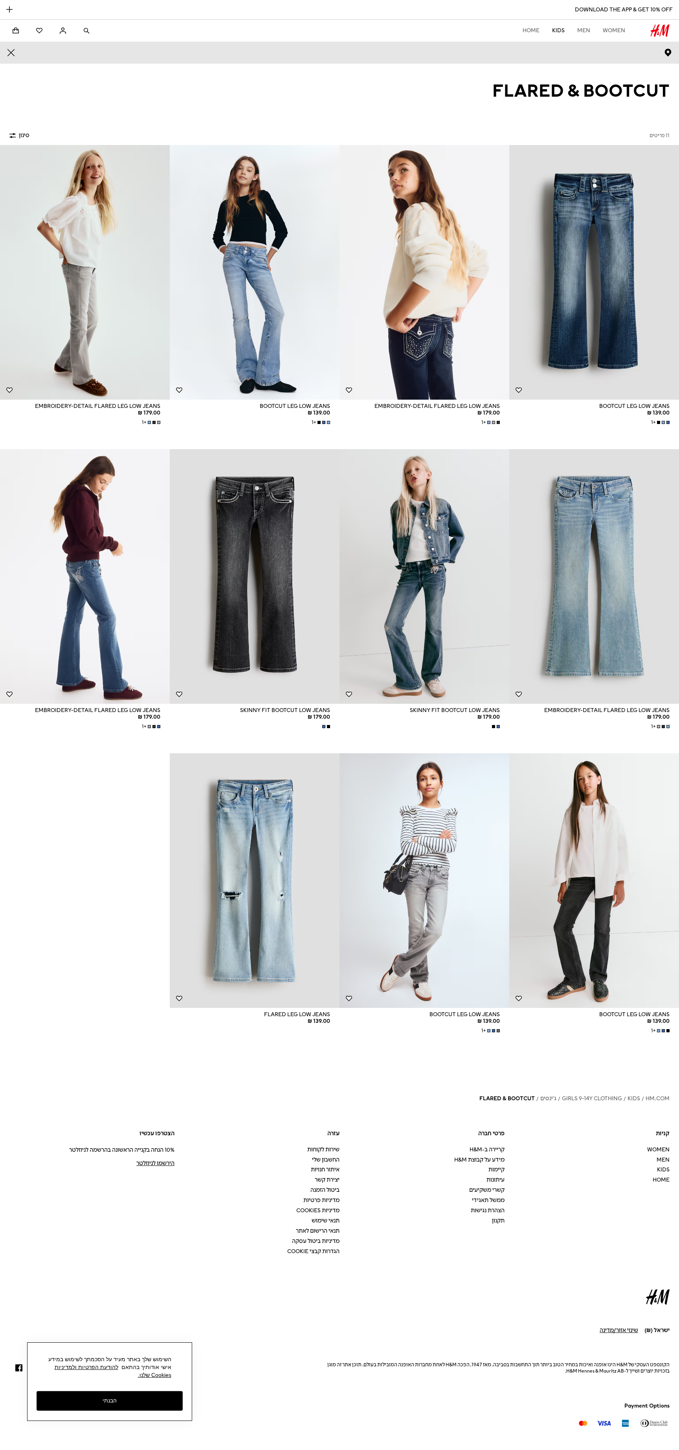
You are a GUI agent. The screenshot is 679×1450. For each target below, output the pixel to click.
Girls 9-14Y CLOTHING (592, 1098)
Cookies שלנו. (154, 1375)
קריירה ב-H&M (487, 1149)
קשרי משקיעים (487, 1190)
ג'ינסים (548, 1098)
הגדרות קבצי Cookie (313, 1251)
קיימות (496, 1170)
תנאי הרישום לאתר (318, 1231)
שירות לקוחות (323, 1149)
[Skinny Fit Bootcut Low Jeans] (424, 576)
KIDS (558, 30)
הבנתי (110, 1401)
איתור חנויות (325, 1170)
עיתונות (495, 1180)
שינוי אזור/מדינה (619, 1330)
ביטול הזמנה (325, 1190)
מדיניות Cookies (318, 1210)
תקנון (498, 1221)
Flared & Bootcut (507, 1098)
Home (531, 30)
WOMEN (614, 30)
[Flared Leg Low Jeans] (255, 880)
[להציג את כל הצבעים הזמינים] (495, 726)
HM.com (658, 1098)
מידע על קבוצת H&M (479, 1160)
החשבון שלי (326, 1160)
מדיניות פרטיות (321, 1200)
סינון (24, 135)
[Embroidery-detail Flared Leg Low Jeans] (424, 272)
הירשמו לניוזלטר (155, 1163)
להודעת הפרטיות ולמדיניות (86, 1367)
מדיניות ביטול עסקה (316, 1241)
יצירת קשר (327, 1180)
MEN (583, 30)
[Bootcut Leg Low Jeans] (594, 272)
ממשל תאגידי (488, 1200)
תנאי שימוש (326, 1221)
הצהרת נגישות (488, 1210)
